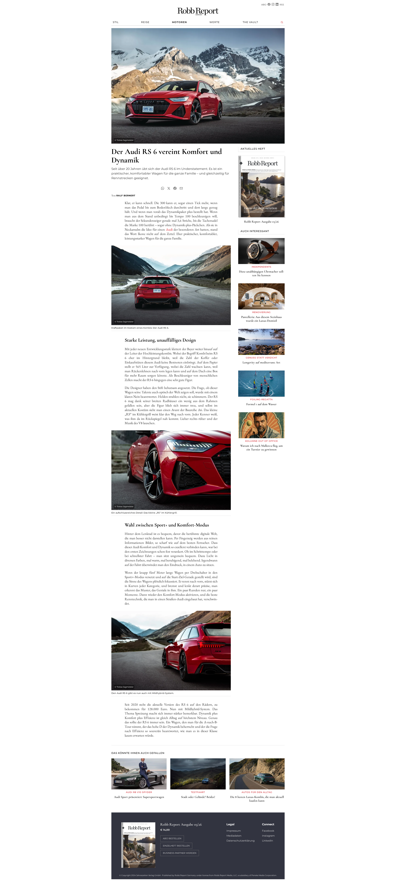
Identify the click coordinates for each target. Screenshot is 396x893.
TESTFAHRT (198, 792)
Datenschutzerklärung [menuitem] (240, 840)
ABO (263, 4)
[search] (282, 22)
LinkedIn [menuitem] (267, 840)
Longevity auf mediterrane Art (261, 362)
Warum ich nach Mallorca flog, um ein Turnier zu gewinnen (261, 447)
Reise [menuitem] (145, 22)
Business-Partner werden (179, 853)
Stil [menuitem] (116, 22)
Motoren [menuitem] (179, 22)
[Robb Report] (197, 10)
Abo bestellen (172, 838)
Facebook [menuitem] (268, 830)
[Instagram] (273, 4)
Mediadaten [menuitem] (233, 835)
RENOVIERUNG (261, 312)
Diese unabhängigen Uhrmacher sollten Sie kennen (261, 273)
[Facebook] (269, 4)
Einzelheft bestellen (176, 845)
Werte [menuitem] (214, 22)
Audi (169, 229)
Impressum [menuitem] (233, 830)
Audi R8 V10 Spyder (139, 792)
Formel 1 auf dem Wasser (261, 404)
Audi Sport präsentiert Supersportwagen (139, 797)
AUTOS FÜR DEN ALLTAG (257, 792)
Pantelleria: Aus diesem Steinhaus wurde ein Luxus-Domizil (261, 319)
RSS (282, 4)
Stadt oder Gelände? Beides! (198, 797)
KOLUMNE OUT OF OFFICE (261, 441)
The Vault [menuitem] (250, 22)
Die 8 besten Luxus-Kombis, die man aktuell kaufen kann (257, 799)
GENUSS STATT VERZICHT (261, 357)
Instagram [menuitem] (268, 835)
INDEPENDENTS (261, 266)
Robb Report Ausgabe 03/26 (261, 222)
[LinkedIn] (277, 4)
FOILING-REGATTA (261, 399)
